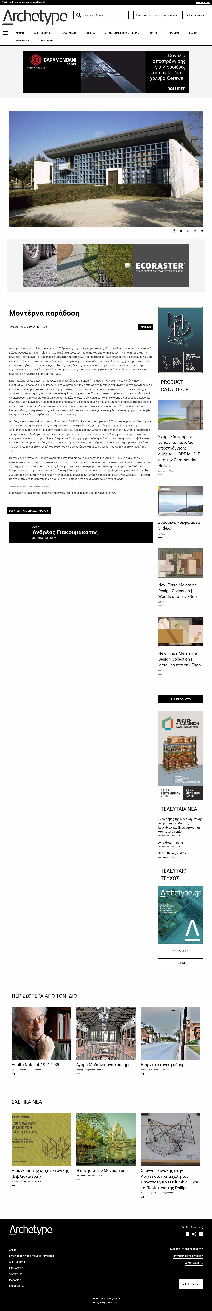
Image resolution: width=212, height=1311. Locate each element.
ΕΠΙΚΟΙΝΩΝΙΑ (16, 1286)
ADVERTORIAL (23, 40)
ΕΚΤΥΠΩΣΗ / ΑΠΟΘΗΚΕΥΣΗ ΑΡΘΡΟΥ (28, 510)
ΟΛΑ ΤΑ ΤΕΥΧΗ (180, 951)
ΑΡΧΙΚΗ (20, 33)
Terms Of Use (113, 1302)
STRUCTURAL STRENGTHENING (122, 33)
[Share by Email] (202, 231)
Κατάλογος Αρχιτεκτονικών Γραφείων (156, 15)
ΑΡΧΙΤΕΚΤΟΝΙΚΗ (43, 33)
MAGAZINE (47, 40)
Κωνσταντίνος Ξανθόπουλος (151, 1193)
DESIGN (193, 33)
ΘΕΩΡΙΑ (90, 33)
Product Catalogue (194, 15)
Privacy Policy (99, 1302)
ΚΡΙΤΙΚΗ (154, 33)
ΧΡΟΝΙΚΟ (174, 33)
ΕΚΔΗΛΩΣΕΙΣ (69, 33)
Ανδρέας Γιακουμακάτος (21, 1070)
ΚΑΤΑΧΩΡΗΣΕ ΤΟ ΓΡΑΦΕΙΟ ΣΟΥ (186, 1249)
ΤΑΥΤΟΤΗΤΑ (15, 1274)
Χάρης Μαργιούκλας (84, 1175)
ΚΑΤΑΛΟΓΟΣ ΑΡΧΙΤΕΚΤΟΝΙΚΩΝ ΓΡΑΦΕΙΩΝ (31, 1256)
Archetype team (164, 836)
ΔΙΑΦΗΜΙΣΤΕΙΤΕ (194, 1263)
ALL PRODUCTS (181, 699)
